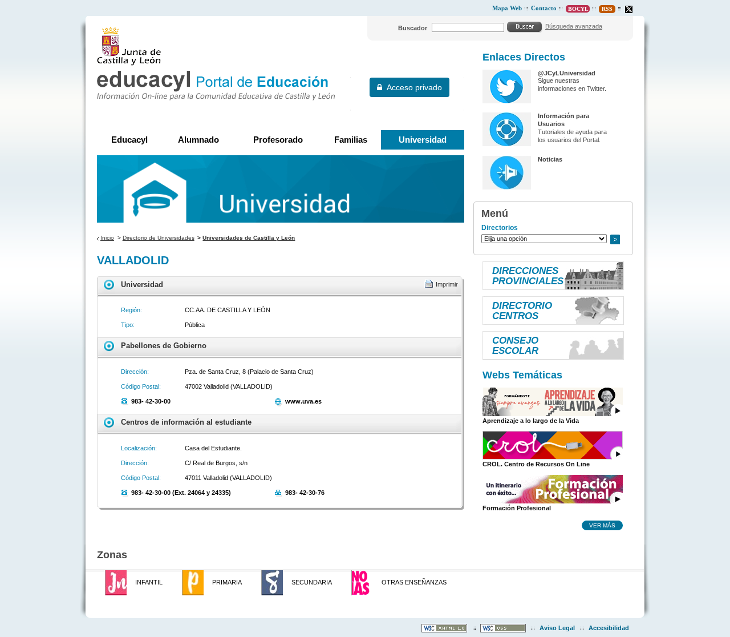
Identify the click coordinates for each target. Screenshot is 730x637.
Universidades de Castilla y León (248, 238)
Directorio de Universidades (158, 238)
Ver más (602, 525)
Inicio (107, 238)
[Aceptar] (524, 27)
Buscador (412, 28)
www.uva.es (303, 401)
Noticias (550, 159)
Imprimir (447, 284)
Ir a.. (615, 239)
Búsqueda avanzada (573, 26)
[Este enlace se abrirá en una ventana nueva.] (628, 9)
